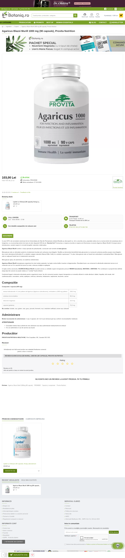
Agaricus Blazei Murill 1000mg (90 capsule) (20, 385)
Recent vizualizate (10, 480)
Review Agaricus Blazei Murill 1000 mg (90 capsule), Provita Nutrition (34, 356)
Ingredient (9, 26)
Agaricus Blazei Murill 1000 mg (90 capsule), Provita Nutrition (26, 485)
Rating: (62, 360)
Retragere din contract (14, 541)
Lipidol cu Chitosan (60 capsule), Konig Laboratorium (27, 202)
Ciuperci (16, 26)
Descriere (7, 236)
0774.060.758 (83, 227)
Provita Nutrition (61, 385)
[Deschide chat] (117, 546)
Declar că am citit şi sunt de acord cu (92, 544)
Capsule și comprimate (48, 385)
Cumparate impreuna (35, 419)
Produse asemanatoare (13, 419)
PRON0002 (37, 385)
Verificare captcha (69, 536)
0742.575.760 (73, 227)
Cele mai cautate (29, 480)
